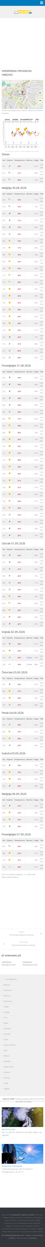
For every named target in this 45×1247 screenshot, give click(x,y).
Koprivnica (8, 1001)
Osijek (6, 1006)
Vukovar (7, 1077)
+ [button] (40, 100)
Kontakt (11, 1238)
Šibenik (6, 1056)
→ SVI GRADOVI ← (11, 979)
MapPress (31, 108)
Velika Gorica (9, 1067)
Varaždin (7, 1061)
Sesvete (7, 1034)
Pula (5, 1017)
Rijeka (6, 1023)
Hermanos (33, 1238)
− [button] (40, 103)
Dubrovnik (8, 990)
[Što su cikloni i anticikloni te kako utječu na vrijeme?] (22, 1117)
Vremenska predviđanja (12, 1166)
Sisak (6, 1039)
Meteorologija (8, 1129)
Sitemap (28, 1235)
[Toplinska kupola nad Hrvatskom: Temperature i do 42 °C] (22, 1154)
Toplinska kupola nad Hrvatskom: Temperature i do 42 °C (17, 1170)
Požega (6, 1012)
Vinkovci (7, 1072)
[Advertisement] (22, 42)
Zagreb (6, 1088)
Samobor (7, 1028)
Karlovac (7, 996)
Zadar (6, 1083)
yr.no (26, 874)
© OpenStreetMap (38, 108)
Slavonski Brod (9, 1045)
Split (5, 1050)
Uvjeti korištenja (37, 1235)
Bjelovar (7, 985)
